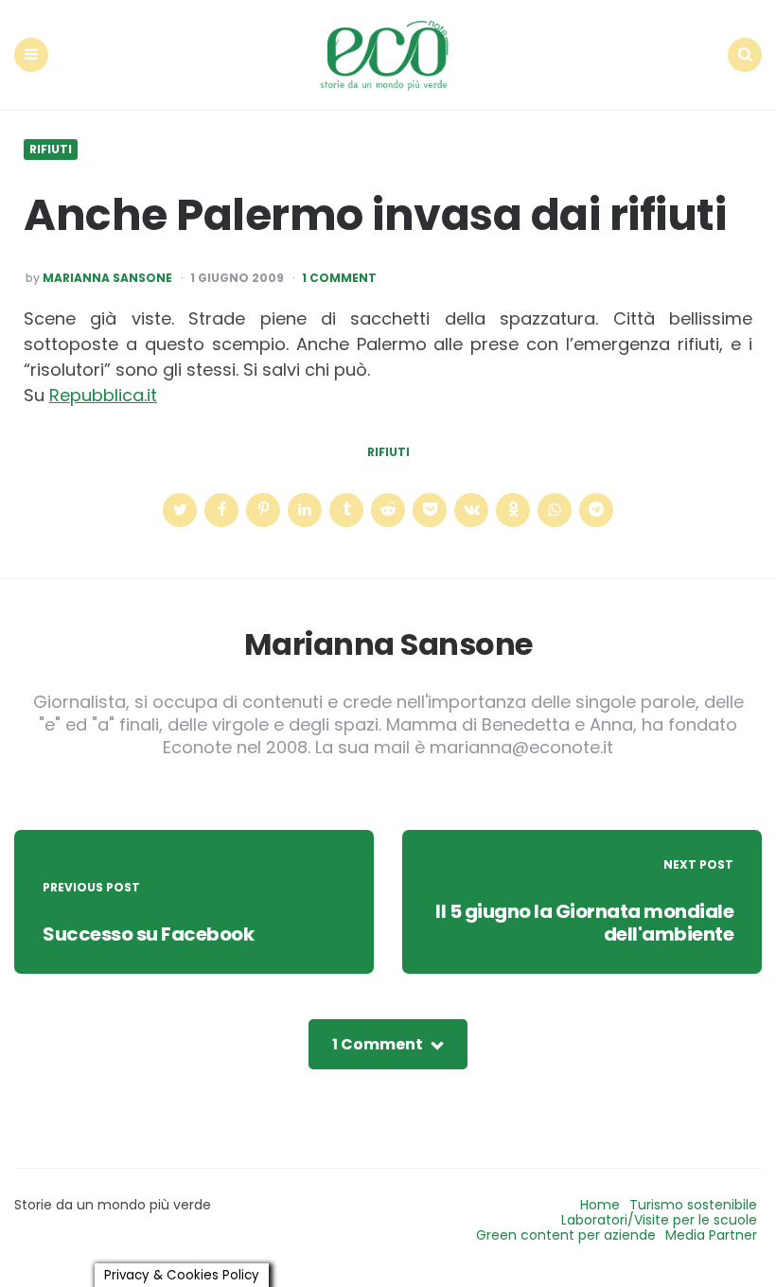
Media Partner (711, 1234)
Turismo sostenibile (693, 1204)
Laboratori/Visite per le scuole (659, 1219)
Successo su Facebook (148, 934)
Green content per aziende (566, 1234)
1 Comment (339, 278)
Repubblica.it (103, 395)
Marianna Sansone (107, 278)
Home (600, 1204)
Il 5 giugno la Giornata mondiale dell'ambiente (584, 922)
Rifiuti (50, 149)
